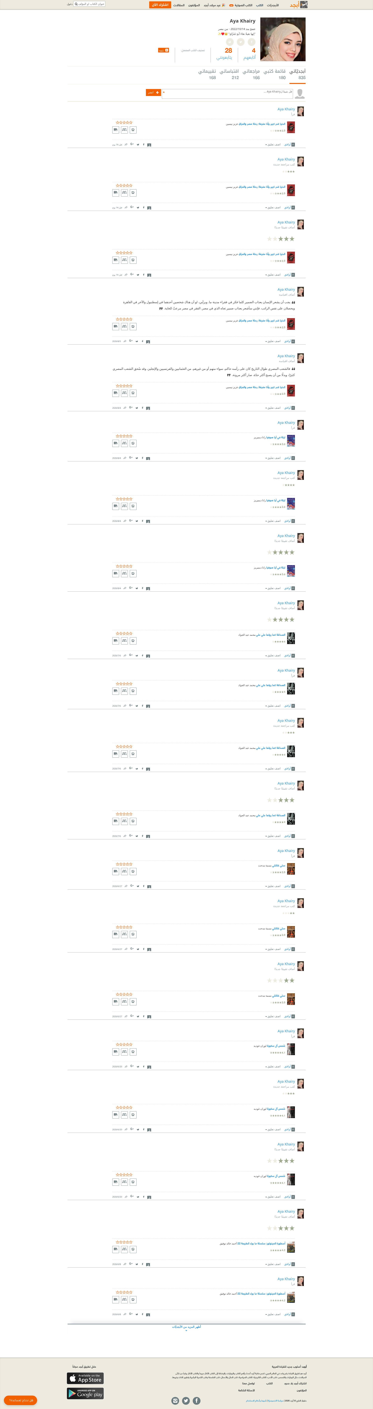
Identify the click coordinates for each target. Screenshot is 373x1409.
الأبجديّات (273, 5)
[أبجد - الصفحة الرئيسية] (294, 4)
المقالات (179, 5)
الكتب (259, 5)
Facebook (144, 143)
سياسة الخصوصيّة (275, 1400)
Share (149, 145)
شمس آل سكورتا (276, 1045)
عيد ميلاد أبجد (214, 5)
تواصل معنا (248, 1383)
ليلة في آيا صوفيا (275, 437)
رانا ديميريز (260, 437)
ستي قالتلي (278, 865)
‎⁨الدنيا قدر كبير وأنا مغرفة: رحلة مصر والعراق (262, 123)
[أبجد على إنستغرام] (175, 1401)
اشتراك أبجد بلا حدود (295, 1383)
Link (126, 143)
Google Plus (132, 144)
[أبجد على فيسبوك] (196, 1401)
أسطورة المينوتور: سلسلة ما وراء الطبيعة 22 (261, 1243)
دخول (70, 4)
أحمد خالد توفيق (228, 1243)
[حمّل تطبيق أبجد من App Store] (85, 1378)
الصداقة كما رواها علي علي (270, 634)
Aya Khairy (286, 109)
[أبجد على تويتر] (186, 1401)
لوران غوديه (260, 1046)
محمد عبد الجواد (246, 634)
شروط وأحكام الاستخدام (256, 1400)
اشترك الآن (160, 5)
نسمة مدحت (265, 865)
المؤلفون (194, 5)
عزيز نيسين (232, 124)
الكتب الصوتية (241, 5)
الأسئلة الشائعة (246, 1390)
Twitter (138, 143)
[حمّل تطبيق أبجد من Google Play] (85, 1393)
